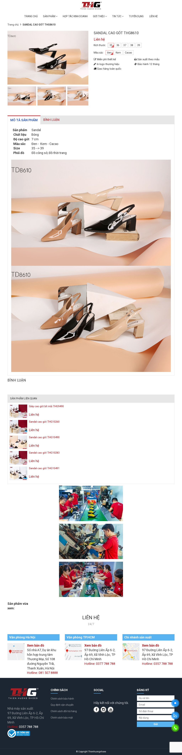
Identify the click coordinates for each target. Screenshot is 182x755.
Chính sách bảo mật (62, 717)
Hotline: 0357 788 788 (157, 664)
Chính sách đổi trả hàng (64, 711)
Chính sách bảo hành (62, 698)
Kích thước (99, 45)
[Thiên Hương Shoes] (91, 5)
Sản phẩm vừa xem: (17, 606)
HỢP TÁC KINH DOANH (75, 16)
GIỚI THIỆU (99, 16)
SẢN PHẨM (49, 16)
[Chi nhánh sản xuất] (131, 651)
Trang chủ (13, 24)
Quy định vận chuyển (62, 704)
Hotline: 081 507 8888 (42, 673)
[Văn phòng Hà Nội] (16, 651)
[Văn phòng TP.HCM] (73, 651)
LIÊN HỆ (153, 16)
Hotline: (22, 727)
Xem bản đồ (35, 645)
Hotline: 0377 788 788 (99, 664)
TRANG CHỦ (31, 16)
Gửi (156, 724)
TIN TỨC (117, 16)
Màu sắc (98, 52)
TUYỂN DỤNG (136, 16)
